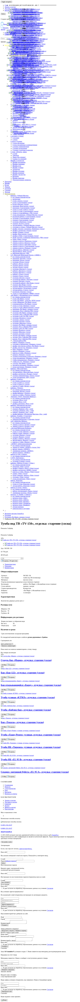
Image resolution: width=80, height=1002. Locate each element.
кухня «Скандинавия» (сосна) (22, 202)
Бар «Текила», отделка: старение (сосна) (22, 722)
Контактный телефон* (8, 936)
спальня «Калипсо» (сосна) (21, 330)
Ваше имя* (4, 934)
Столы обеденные (18, 143)
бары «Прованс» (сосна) (20, 349)
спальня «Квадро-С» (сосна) (21, 272)
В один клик (13, 561)
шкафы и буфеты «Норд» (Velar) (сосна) (25, 468)
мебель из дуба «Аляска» (19, 454)
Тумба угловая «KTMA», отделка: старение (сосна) (28, 697)
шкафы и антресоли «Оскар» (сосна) (24, 230)
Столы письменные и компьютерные (24, 145)
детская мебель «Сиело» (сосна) (23, 290)
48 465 (4, 739)
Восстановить (6, 882)
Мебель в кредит (10, 807)
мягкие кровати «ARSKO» (21, 452)
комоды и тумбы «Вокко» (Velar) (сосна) (25, 472)
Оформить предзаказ (8, 969)
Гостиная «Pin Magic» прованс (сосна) (17, 517)
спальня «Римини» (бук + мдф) (22, 409)
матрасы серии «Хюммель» (21, 503)
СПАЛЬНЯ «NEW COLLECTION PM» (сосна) (23, 72)
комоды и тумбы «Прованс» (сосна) (24, 353)
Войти (3, 14)
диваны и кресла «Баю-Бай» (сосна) (24, 244)
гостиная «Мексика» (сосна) (21, 323)
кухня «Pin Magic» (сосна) (21, 299)
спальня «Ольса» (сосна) (20, 276)
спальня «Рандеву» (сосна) (21, 281)
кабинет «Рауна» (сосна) (20, 264)
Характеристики (10, 564)
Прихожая (8, 181)
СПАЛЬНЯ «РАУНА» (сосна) (23, 61)
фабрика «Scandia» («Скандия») (21, 416)
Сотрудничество (10, 788)
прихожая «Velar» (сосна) (20, 466)
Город (3, 919)
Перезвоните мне (7, 991)
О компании (9, 785)
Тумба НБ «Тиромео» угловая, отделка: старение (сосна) (31, 747)
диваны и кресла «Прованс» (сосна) (24, 248)
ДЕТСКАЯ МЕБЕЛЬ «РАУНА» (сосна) (25, 44)
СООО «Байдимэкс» (18, 458)
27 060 (4, 776)
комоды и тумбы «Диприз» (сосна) (24, 395)
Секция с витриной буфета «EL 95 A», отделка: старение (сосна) (35, 772)
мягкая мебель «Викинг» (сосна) (23, 440)
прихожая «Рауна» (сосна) (21, 260)
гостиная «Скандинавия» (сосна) (23, 218)
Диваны (7, 187)
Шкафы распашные (18, 162)
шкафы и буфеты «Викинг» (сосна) (24, 438)
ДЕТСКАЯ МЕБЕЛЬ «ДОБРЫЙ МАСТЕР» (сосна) (25, 26)
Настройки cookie (7, 842)
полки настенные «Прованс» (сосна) (24, 367)
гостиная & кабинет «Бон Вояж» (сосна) (25, 283)
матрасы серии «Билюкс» (20, 501)
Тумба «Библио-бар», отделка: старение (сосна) (26, 710)
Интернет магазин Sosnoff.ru (14, 513)
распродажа (16, 199)
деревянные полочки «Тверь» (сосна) (24, 493)
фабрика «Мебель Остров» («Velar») (23, 463)
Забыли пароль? (11, 861)
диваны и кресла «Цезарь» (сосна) (23, 424)
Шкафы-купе (16, 166)
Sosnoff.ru (55, 835)
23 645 (4, 752)
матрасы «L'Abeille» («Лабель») (21, 494)
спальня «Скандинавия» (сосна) (23, 220)
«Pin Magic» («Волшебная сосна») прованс (25, 295)
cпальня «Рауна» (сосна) (20, 265)
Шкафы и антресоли (17, 160)
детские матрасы (18, 507)
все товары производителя (21, 197)
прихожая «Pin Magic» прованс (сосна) (25, 309)
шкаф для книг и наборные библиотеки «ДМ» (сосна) (30, 237)
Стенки (14, 139)
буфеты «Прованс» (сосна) (21, 342)
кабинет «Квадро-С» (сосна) (21, 271)
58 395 (4, 690)
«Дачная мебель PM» (19, 341)
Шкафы (7, 183)
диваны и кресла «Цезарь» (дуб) (23, 426)
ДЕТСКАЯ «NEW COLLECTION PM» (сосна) (25, 51)
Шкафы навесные (18, 178)
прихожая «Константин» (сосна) (23, 206)
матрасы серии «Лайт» (20, 498)
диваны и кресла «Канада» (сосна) (23, 243)
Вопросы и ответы (11, 794)
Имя (2, 917)
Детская (7, 192)
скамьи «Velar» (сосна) (19, 473)
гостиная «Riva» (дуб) (19, 400)
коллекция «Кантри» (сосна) (21, 292)
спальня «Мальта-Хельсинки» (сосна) (24, 286)
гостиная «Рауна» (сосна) (20, 262)
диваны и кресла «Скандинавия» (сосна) (26, 246)
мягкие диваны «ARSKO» (21, 449)
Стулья (14, 153)
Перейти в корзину (20, 930)
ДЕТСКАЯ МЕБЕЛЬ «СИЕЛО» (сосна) (24, 39)
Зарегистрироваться (8, 904)
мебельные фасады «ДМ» (20, 253)
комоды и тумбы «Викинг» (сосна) (24, 442)
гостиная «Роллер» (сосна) (21, 321)
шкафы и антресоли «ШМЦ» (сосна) (24, 470)
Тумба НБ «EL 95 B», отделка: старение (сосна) (26, 759)
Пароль (8, 861)
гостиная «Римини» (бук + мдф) (23, 410)
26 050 (4, 665)
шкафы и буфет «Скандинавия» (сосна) (25, 236)
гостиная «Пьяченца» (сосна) (22, 222)
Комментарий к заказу (8, 940)
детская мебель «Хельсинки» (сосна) (24, 288)
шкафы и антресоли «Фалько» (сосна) (25, 374)
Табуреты (15, 155)
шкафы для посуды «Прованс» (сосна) (25, 348)
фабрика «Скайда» (17, 379)
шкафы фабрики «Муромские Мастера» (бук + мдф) (29, 414)
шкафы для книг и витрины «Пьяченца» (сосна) (28, 229)
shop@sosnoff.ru (6, 832)
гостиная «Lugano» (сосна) (21, 461)
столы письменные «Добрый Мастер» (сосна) (27, 215)
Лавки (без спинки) (18, 157)
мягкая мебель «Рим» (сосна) (22, 251)
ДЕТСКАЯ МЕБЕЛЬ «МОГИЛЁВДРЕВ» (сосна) (25, 14)
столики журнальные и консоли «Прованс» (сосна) (29, 356)
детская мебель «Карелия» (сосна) (23, 486)
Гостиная (8, 188)
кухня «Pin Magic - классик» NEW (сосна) (26, 300)
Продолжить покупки (8, 930)
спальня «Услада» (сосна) (20, 223)
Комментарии (9, 568)
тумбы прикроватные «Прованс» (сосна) (26, 360)
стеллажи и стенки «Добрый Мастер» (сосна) (27, 227)
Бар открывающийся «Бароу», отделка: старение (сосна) (31, 685)
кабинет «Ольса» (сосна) (20, 274)
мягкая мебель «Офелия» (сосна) (23, 250)
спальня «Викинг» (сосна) (21, 437)
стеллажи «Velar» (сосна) (20, 477)
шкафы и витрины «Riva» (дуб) (22, 403)
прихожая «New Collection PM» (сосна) (25, 311)
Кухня (7, 185)
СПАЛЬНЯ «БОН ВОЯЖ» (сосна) (23, 100)
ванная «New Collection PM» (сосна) (24, 339)
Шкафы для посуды (18, 174)
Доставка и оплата (11, 802)
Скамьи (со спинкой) (19, 159)
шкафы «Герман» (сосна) (20, 232)
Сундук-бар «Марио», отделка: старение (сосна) (26, 660)
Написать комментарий (8, 646)
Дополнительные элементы (21, 180)
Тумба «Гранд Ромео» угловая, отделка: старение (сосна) (31, 734)
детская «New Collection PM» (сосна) (24, 337)
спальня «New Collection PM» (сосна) (24, 327)
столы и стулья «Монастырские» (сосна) (25, 307)
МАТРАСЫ (23, 116)
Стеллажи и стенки (17, 136)
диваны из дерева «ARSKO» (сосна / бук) (26, 447)
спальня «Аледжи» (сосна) (21, 334)
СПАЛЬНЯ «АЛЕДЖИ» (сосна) (23, 107)
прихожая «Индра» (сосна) (21, 391)
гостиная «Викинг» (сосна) (21, 435)
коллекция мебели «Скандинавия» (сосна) (26, 216)
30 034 (4, 702)
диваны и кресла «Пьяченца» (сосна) (24, 241)
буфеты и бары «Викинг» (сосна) (23, 433)
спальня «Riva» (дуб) (19, 402)
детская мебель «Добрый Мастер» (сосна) (26, 225)
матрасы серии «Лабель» (20, 500)
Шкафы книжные (18, 173)
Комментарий (5, 923)
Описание (8, 566)
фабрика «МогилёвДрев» (19, 368)
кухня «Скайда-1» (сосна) (21, 382)
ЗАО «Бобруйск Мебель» (19, 421)
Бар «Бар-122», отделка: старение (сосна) (22, 672)
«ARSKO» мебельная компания (21, 444)
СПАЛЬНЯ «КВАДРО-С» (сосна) (23, 93)
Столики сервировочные (20, 146)
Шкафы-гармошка (18, 164)
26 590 (4, 714)
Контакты (8, 792)
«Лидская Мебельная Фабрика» (21, 428)
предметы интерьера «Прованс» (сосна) (25, 365)
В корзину (6, 561)
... (5, 510)
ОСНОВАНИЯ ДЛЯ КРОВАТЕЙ (23, 110)
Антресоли (16, 169)
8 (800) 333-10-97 (6, 828)
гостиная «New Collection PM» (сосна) (25, 314)
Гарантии (8, 804)
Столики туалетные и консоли (22, 150)
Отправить (5, 925)
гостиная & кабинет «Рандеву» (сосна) (25, 279)
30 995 (4, 764)
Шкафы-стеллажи (18, 171)
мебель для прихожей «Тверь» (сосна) (25, 491)
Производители (10, 194)
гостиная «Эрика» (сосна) (21, 320)
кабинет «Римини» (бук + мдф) (22, 412)
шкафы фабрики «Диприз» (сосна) (23, 393)
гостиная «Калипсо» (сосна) (21, 318)
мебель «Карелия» (17, 480)
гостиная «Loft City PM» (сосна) (23, 316)
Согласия (50, 888)
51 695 (4, 677)
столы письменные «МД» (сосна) (23, 377)
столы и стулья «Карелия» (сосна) (23, 484)
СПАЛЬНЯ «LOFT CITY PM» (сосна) (23, 65)
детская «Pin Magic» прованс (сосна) (24, 335)
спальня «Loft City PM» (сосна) (22, 328)
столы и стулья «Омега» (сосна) (23, 209)
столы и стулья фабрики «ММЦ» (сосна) (25, 293)
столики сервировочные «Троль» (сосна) (26, 375)
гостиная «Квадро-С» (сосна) (22, 269)
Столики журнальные (19, 148)
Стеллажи (15, 138)
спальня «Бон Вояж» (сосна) (21, 285)
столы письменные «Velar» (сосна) (23, 479)
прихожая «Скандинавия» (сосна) (23, 208)
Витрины (15, 176)
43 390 (4, 727)
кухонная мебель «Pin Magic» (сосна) (24, 304)
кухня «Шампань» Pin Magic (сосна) (24, 302)
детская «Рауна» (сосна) (20, 267)
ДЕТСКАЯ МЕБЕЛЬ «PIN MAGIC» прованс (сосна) (25, 33)
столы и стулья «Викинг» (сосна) (23, 431)
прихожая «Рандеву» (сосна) (21, 258)
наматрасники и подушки (21, 508)
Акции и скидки (10, 800)
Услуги (7, 805)
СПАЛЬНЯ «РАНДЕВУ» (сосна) (23, 79)
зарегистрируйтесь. (25, 849)
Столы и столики (16, 141)
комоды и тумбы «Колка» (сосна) (23, 386)
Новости (7, 787)
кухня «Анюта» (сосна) (20, 201)
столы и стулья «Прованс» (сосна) (23, 306)
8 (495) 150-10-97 (6, 825)
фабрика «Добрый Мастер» (20, 195)
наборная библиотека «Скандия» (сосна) (26, 419)
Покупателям (9, 809)
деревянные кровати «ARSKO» (23, 451)
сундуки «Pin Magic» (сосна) (21, 363)
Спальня (7, 190)
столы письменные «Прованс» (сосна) (25, 358)
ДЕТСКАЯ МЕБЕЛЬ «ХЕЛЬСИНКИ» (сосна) (25, 19)
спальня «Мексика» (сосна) (21, 332)
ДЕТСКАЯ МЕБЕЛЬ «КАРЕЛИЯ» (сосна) (25, 11)
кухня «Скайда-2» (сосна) (21, 384)
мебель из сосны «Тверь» (19, 487)
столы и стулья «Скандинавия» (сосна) (25, 211)
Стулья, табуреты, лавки (19, 152)
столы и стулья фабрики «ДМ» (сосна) (25, 213)
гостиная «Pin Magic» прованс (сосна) (25, 313)
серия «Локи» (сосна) (19, 239)
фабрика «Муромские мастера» (21, 405)
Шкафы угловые (17, 167)
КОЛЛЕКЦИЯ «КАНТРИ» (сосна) (24, 133)
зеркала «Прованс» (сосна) (21, 351)
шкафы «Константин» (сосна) (22, 234)
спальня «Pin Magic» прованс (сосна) (24, 325)
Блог (6, 790)
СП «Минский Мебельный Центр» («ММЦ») (26, 255)
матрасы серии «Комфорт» (21, 505)
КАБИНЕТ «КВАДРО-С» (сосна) (24, 126)
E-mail (3, 859)
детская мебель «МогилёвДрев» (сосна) (25, 372)
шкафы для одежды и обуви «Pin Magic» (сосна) (28, 346)
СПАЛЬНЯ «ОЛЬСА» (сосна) (23, 86)
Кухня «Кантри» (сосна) (20, 204)
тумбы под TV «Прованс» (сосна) (23, 361)
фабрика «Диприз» (17, 388)
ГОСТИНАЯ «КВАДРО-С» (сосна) (24, 119)
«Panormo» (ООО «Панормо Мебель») (23, 396)
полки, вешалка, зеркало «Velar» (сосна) (25, 475)
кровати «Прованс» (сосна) (21, 354)
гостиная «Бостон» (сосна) (21, 278)
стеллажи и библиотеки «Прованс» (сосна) (26, 344)
